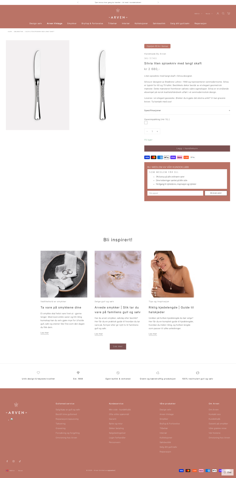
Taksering (61, 423)
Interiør (126, 23)
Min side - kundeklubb (120, 409)
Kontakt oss (215, 414)
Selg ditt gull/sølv (180, 23)
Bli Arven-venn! (215, 193)
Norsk (208, 14)
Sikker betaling (116, 428)
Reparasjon (201, 23)
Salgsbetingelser (117, 433)
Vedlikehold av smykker (53, 301)
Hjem (10, 31)
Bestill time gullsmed (66, 414)
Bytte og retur (116, 423)
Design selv (36, 23)
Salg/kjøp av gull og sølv (68, 409)
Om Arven (214, 409)
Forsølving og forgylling (68, 433)
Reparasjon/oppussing (67, 419)
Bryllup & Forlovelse (92, 23)
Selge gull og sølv (104, 301)
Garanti (112, 419)
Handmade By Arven (155, 54)
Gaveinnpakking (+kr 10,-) (157, 119)
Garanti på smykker (218, 423)
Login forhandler (117, 437)
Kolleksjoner (141, 23)
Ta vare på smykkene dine (61, 307)
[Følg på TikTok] (20, 461)
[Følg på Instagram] (13, 461)
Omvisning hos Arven (66, 437)
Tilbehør (112, 23)
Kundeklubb (214, 419)
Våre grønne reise (218, 428)
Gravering (61, 428)
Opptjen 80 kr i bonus (157, 46)
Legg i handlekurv (187, 148)
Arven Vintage (54, 23)
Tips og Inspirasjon (159, 301)
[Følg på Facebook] (7, 461)
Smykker (72, 23)
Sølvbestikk (159, 23)
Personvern (115, 442)
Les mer (45, 332)
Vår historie (215, 433)
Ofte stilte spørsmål (119, 414)
